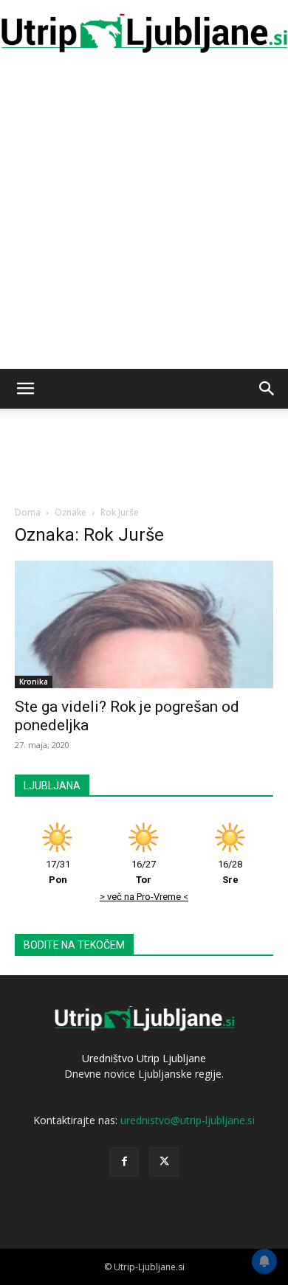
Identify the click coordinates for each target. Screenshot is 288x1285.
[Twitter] (164, 1162)
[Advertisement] (144, 217)
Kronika (33, 681)
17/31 (58, 872)
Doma (28, 512)
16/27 (143, 872)
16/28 (230, 872)
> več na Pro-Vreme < (144, 896)
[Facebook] (124, 1162)
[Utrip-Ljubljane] (144, 34)
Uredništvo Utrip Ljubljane (144, 1058)
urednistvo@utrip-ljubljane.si (187, 1120)
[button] (25, 389)
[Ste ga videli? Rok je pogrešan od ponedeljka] (144, 624)
